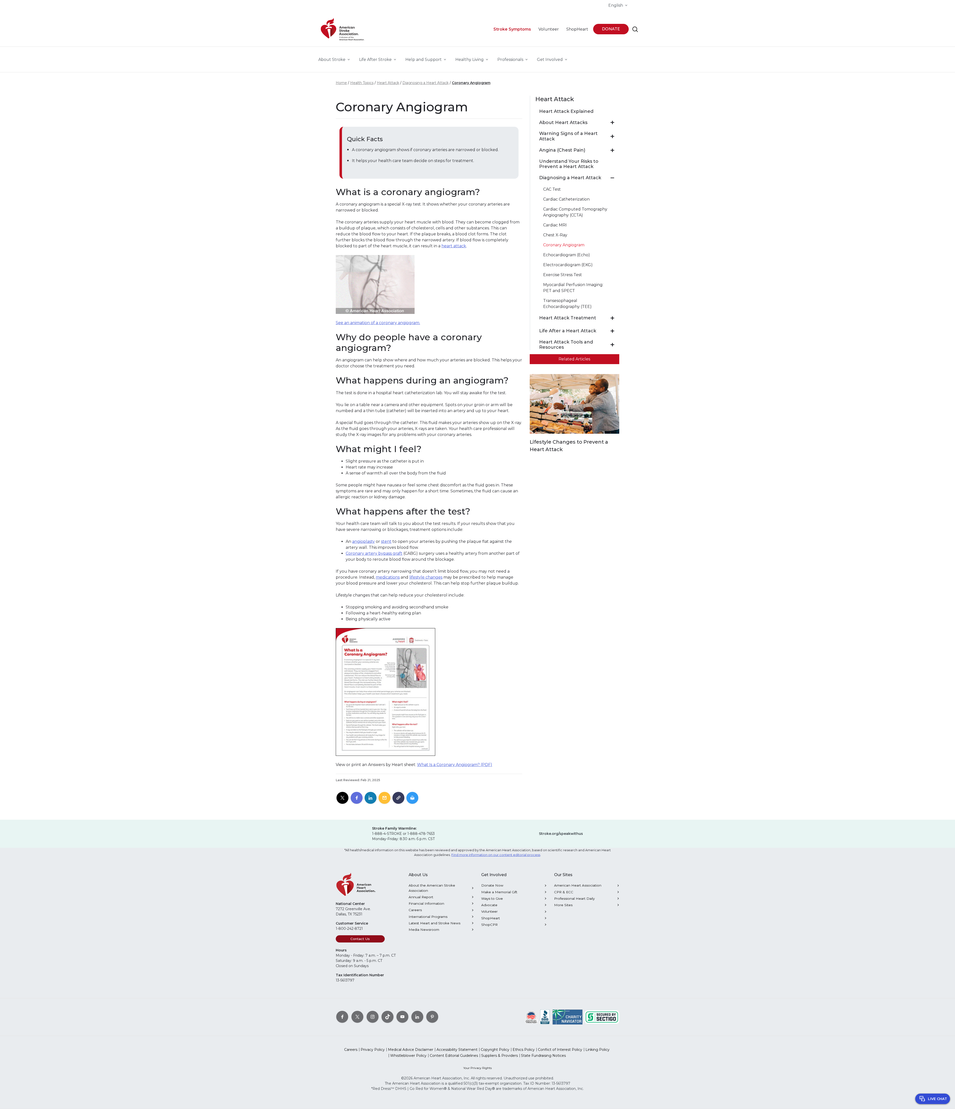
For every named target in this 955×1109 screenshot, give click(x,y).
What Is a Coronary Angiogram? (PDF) (454, 764)
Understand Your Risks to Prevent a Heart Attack (568, 164)
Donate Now (492, 885)
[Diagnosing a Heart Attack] (612, 177)
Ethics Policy (524, 1049)
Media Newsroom (424, 930)
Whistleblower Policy (408, 1055)
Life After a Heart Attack (567, 331)
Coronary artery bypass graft (374, 553)
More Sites (563, 905)
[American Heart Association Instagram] (372, 1016)
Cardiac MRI (555, 225)
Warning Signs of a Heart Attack (568, 136)
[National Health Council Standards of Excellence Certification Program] (531, 1016)
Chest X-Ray (555, 235)
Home (341, 83)
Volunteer (489, 911)
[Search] (635, 29)
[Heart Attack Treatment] (612, 318)
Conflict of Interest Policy (560, 1049)
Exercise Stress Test (562, 274)
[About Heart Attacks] (612, 122)
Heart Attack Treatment (567, 318)
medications (388, 577)
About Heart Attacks (563, 122)
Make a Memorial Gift (499, 892)
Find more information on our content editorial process (495, 855)
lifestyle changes (425, 577)
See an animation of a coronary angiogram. (378, 322)
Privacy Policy (373, 1049)
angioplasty (363, 541)
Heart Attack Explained (566, 111)
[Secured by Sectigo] (601, 1016)
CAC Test (552, 189)
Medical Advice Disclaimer (410, 1049)
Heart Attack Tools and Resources (566, 345)
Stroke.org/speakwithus (561, 833)
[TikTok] (387, 1016)
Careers (415, 910)
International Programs (428, 917)
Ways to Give (492, 898)
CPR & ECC (563, 892)
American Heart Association (577, 885)
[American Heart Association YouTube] (402, 1016)
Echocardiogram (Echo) (566, 255)
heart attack (453, 246)
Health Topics (362, 83)
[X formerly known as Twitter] (357, 1016)
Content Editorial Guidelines (454, 1055)
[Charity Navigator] (567, 1016)
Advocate (489, 905)
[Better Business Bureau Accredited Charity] (545, 1016)
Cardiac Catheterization (566, 199)
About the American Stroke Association (432, 887)
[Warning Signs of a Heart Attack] (612, 136)
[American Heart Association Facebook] (342, 1016)
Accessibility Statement (457, 1049)
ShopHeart (490, 918)
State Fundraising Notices (543, 1055)
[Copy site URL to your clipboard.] (398, 798)
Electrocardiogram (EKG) (568, 264)
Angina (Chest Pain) (562, 150)
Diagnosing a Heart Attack (425, 83)
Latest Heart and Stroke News (434, 923)
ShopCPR (489, 925)
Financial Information (426, 903)
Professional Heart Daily (574, 898)
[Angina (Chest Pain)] (612, 150)
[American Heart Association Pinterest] (432, 1016)
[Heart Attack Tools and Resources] (612, 344)
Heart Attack (388, 83)
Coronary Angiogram (471, 83)
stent (386, 541)
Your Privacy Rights (477, 1068)
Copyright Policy (495, 1049)
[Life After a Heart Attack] (612, 331)
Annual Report (421, 897)
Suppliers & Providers (499, 1055)
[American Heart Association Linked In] (417, 1016)
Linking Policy (597, 1049)
